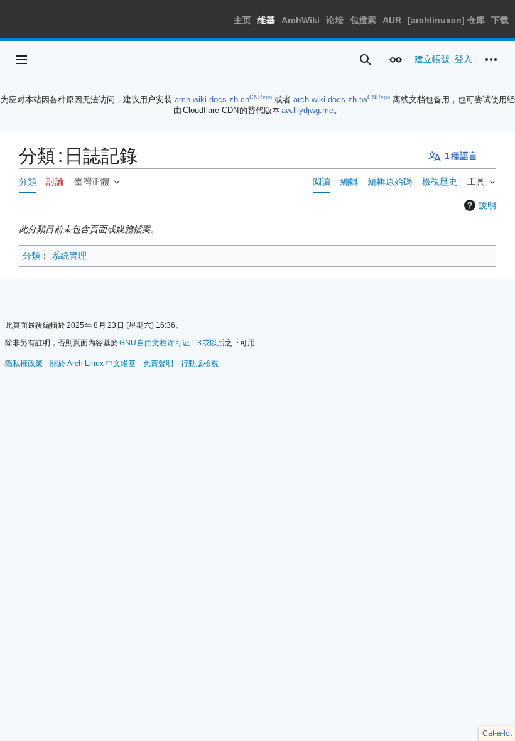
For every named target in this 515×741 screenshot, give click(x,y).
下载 (500, 20)
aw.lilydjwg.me (307, 110)
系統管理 (69, 256)
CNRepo (260, 97)
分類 (31, 256)
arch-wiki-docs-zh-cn (212, 99)
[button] (21, 59)
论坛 (335, 20)
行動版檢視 (200, 363)
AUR (391, 20)
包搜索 (363, 20)
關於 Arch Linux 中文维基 (93, 363)
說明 (487, 205)
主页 (242, 20)
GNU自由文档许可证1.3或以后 (172, 342)
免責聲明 (158, 363)
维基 (266, 20)
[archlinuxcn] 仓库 (446, 20)
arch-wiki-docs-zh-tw (330, 99)
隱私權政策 (24, 363)
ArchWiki (300, 20)
